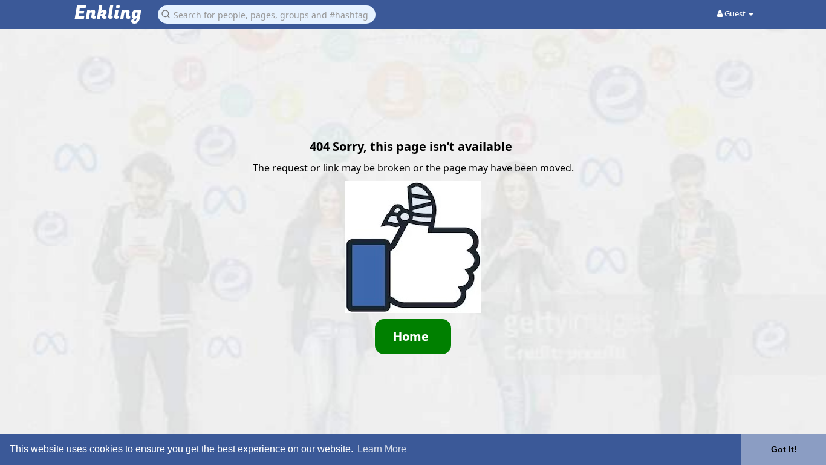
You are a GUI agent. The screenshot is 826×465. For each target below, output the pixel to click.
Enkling (107, 14)
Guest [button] (735, 13)
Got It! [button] (784, 449)
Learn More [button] (381, 449)
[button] (267, 14)
